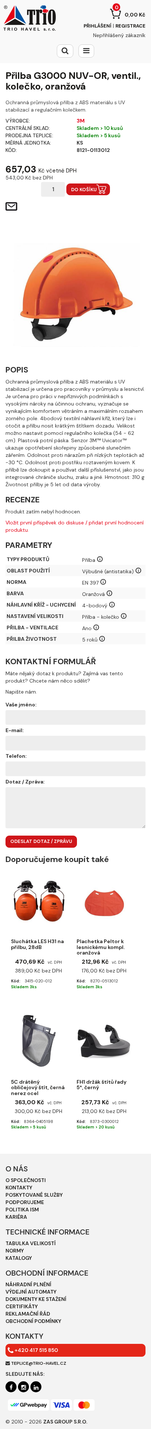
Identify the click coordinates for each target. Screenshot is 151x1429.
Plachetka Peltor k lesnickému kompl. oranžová (101, 945)
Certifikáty (21, 1306)
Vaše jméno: (21, 704)
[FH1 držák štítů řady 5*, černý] (104, 1041)
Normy (14, 1250)
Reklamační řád (27, 1313)
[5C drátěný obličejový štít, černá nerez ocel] (38, 1041)
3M (81, 120)
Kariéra (16, 1217)
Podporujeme (24, 1202)
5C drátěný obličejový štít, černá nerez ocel (38, 1085)
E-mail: (14, 730)
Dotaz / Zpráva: (25, 781)
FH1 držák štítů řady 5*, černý (101, 1085)
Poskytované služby (34, 1195)
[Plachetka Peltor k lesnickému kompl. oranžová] (104, 900)
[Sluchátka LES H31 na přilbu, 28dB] (38, 900)
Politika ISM (22, 1209)
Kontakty (18, 1187)
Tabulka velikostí (30, 1243)
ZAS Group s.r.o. (65, 1421)
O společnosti (25, 1180)
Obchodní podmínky (33, 1321)
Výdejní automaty (30, 1291)
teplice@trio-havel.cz (38, 1363)
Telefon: (16, 756)
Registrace (130, 26)
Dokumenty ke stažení (35, 1299)
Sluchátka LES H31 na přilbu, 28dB (37, 944)
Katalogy (18, 1258)
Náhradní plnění (28, 1284)
